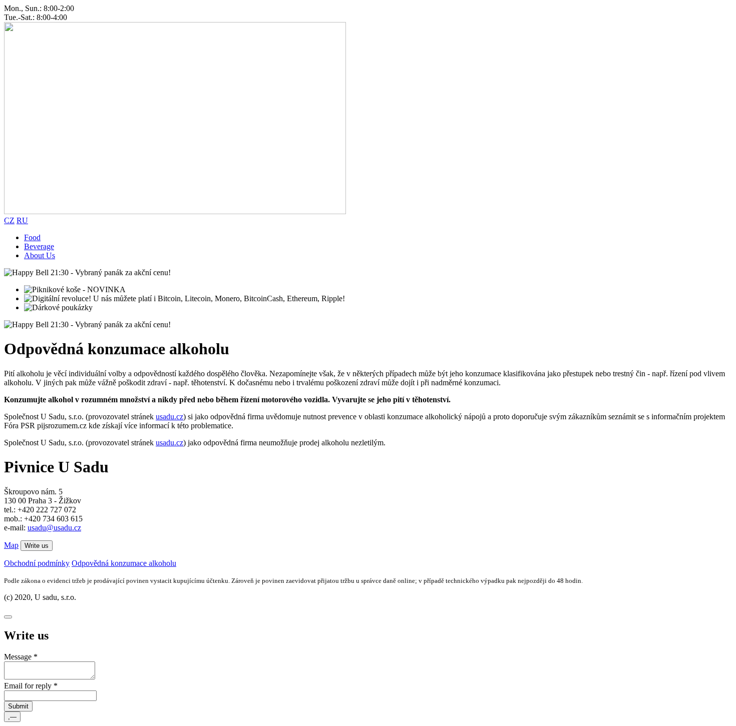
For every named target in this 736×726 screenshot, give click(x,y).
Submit (18, 706)
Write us (37, 545)
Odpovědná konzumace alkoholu (124, 563)
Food (32, 237)
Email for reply (31, 685)
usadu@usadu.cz (54, 527)
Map (11, 545)
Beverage (39, 246)
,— (12, 716)
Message (21, 656)
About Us (39, 255)
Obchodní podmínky (37, 563)
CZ (9, 220)
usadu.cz (169, 416)
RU (22, 220)
